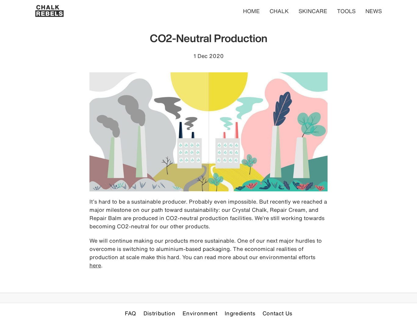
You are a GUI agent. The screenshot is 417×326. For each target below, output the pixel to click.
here (95, 265)
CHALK (279, 11)
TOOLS (346, 11)
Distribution (159, 313)
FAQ (130, 313)
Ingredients (240, 313)
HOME (251, 11)
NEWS (373, 11)
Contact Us (277, 313)
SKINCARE (313, 11)
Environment (200, 313)
